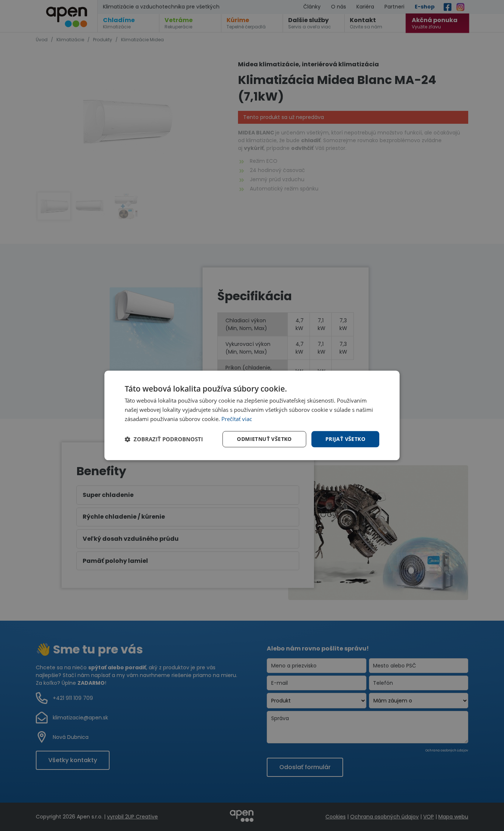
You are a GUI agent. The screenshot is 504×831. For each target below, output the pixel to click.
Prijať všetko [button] (345, 438)
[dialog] (252, 415)
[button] (164, 439)
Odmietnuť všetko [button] (264, 438)
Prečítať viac (236, 418)
